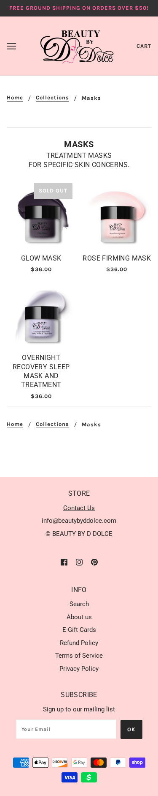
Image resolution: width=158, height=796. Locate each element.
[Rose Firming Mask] (117, 214)
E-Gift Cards (79, 630)
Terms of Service (79, 655)
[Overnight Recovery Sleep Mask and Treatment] (41, 314)
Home (15, 98)
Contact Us (79, 508)
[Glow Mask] (41, 214)
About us (79, 617)
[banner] (77, 45)
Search (79, 604)
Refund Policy (79, 643)
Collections (52, 98)
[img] (64, 562)
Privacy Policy (79, 668)
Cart (144, 46)
